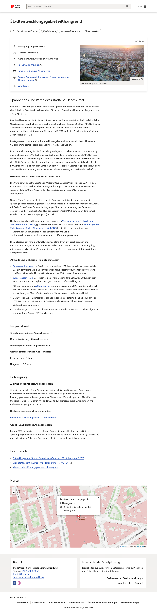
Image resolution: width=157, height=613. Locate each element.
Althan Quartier (92, 30)
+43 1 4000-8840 (30, 570)
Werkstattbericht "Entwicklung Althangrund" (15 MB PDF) (41, 462)
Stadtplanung (49, 30)
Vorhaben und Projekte (27, 30)
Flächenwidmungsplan (28, 64)
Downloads (23, 85)
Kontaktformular (21, 574)
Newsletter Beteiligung (129, 583)
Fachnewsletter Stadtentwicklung (124, 578)
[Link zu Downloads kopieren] (29, 451)
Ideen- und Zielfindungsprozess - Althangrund (33, 417)
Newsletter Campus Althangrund (33, 70)
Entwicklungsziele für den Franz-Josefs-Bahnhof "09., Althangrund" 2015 (48, 458)
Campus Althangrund (70, 30)
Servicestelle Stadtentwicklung (28, 577)
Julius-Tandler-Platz (23, 277)
